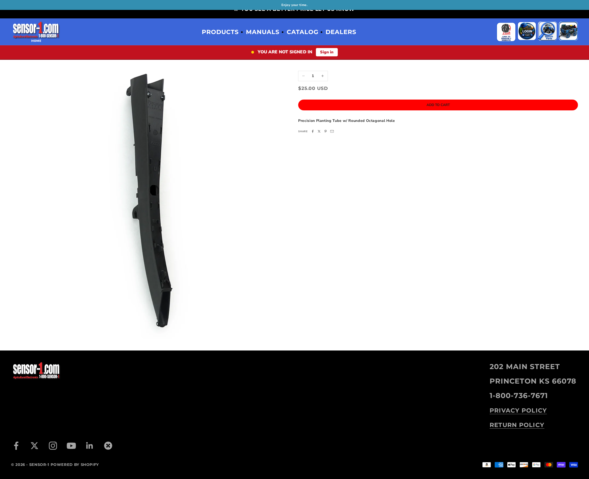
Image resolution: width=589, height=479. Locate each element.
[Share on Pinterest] (325, 131)
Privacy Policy (518, 410)
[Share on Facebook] (313, 131)
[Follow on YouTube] (71, 446)
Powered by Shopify (75, 464)
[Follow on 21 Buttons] (108, 446)
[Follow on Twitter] (34, 446)
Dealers (341, 32)
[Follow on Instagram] (53, 446)
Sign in (326, 52)
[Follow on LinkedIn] (90, 446)
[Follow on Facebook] (16, 446)
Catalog (302, 32)
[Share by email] (332, 131)
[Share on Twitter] (319, 131)
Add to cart (438, 105)
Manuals (263, 32)
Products (220, 32)
